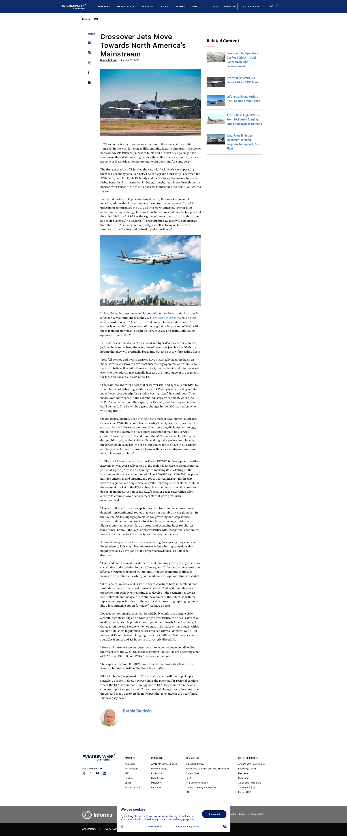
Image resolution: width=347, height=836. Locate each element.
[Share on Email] (88, 43)
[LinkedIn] (104, 774)
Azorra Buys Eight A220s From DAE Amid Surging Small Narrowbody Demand (244, 119)
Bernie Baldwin (108, 60)
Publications (157, 773)
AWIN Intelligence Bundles (164, 764)
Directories (156, 783)
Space (128, 783)
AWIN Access (251, 6)
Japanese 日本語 (246, 787)
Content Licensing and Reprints (201, 787)
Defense (129, 778)
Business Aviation (133, 787)
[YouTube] (97, 774)
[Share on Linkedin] (88, 53)
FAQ (188, 792)
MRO (127, 773)
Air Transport (131, 768)
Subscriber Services (195, 764)
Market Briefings (159, 768)
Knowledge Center (247, 768)
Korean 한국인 (245, 792)
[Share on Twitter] (88, 63)
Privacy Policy (110, 829)
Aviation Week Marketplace (251, 764)
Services (147, 6)
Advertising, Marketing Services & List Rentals (207, 768)
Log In (215, 6)
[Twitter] (83, 774)
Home (95, 19)
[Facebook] (90, 774)
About (196, 6)
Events (180, 6)
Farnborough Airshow (166, 318)
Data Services (157, 778)
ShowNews (243, 778)
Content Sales (192, 773)
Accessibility (89, 829)
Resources (156, 787)
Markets (104, 6)
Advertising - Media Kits (249, 783)
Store (164, 6)
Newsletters (244, 773)
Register (230, 6)
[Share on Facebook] (88, 73)
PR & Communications (197, 783)
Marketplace (126, 6)
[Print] (88, 83)
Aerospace (130, 764)
